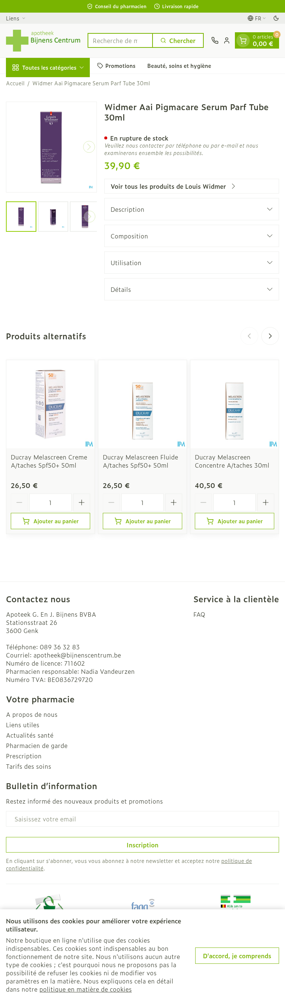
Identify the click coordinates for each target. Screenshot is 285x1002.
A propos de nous (32, 714)
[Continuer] (89, 147)
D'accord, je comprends (237, 955)
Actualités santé (29, 735)
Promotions (120, 65)
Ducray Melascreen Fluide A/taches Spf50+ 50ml (140, 460)
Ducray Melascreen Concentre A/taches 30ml (232, 460)
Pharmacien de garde (37, 745)
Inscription (142, 844)
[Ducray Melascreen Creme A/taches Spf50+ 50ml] (50, 404)
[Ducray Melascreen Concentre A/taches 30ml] (234, 404)
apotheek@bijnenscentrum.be (77, 654)
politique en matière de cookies (85, 989)
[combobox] (120, 40)
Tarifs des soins (28, 766)
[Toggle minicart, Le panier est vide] (243, 40)
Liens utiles (22, 725)
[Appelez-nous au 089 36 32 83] (215, 40)
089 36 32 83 (60, 646)
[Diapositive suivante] (270, 336)
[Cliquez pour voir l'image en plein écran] (51, 147)
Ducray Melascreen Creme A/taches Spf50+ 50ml (49, 460)
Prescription (24, 756)
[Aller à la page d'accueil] (43, 41)
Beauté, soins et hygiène (179, 65)
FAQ (199, 614)
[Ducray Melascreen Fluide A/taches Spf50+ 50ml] (142, 404)
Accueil (15, 83)
